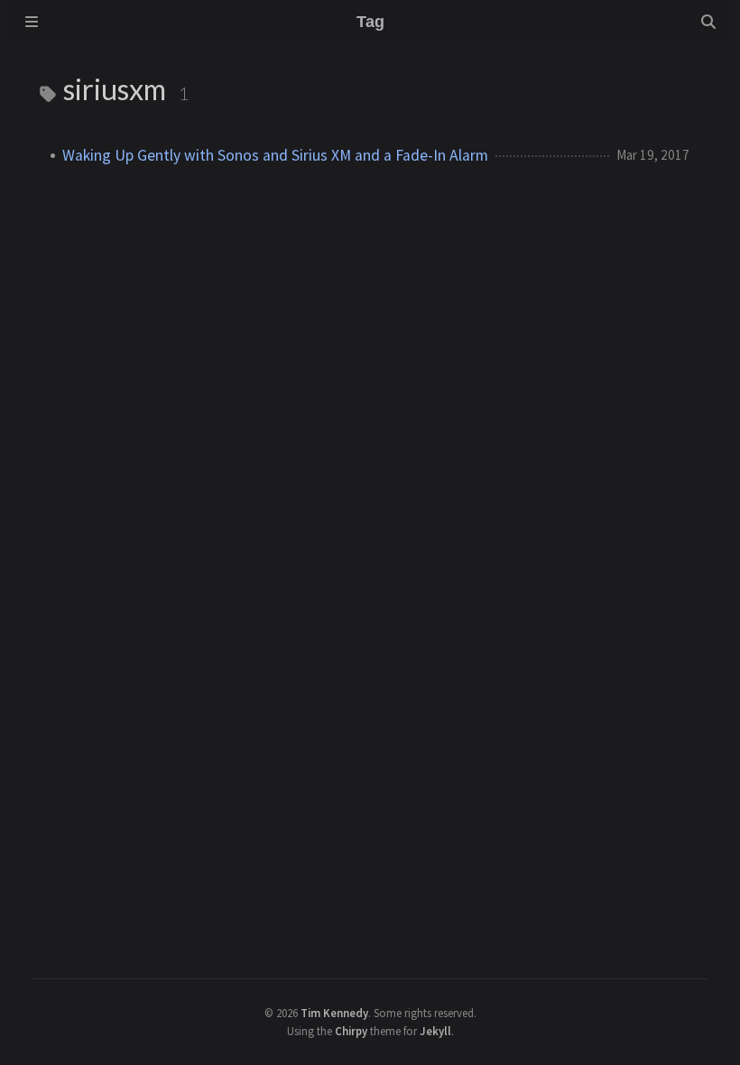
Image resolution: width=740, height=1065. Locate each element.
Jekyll (435, 1030)
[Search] (708, 22)
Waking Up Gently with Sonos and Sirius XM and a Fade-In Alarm (275, 155)
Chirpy (351, 1030)
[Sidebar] (31, 22)
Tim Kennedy (334, 1012)
